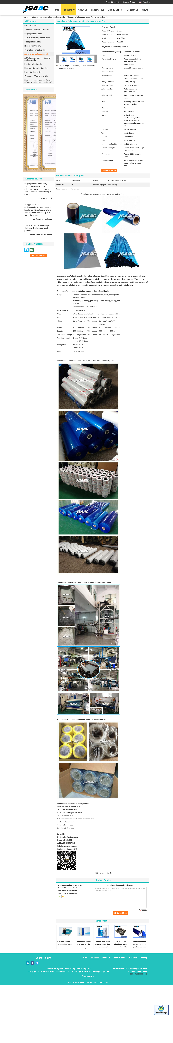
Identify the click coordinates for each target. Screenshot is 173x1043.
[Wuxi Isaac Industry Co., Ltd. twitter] (37, 963)
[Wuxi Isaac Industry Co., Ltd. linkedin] (28, 963)
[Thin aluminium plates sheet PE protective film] (139, 931)
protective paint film (105, 873)
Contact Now (110, 170)
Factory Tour (97, 9)
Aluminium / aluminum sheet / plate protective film (77, 719)
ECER (106, 971)
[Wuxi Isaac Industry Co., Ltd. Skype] (59, 896)
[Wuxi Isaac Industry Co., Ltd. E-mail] (62, 896)
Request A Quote (130, 2)
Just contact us (101, 982)
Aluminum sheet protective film (52, 17)
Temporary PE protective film (36, 76)
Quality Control (115, 9)
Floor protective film (32, 46)
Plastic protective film (33, 64)
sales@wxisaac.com (70, 837)
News (145, 9)
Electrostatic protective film (35, 68)
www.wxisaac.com (71, 846)
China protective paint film (71, 969)
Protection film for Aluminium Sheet (65, 943)
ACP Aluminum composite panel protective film (37, 59)
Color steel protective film (34, 50)
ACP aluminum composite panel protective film (75, 819)
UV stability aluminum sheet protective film (121, 944)
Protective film (30, 26)
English (145, 2)
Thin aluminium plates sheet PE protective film (139, 944)
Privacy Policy (53, 969)
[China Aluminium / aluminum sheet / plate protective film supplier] (76, 40)
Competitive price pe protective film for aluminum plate (102, 944)
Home (56, 9)
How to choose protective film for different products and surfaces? (38, 81)
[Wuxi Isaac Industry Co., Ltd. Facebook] (32, 963)
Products (67, 9)
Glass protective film (32, 42)
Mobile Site (89, 976)
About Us (82, 9)
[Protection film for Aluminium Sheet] (65, 931)
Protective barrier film (33, 72)
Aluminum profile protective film (37, 38)
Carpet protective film (33, 34)
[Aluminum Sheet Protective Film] (84, 931)
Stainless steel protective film (36, 30)
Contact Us (132, 9)
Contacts (132, 958)
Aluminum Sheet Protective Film (84, 943)
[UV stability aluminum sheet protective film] (121, 931)
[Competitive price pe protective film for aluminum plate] (102, 931)
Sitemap (143, 958)
